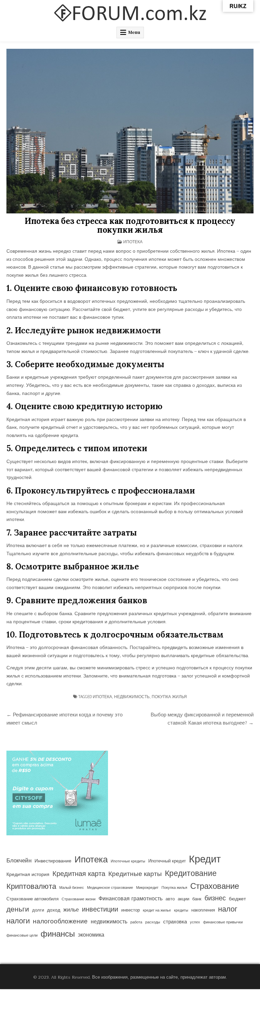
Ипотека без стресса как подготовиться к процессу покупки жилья (130, 225)
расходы (152, 922)
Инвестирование (53, 861)
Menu (134, 32)
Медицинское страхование (110, 888)
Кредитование (191, 874)
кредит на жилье (157, 910)
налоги (18, 921)
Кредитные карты (135, 874)
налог (227, 909)
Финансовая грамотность (130, 898)
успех (195, 922)
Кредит (205, 860)
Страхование (214, 886)
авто (170, 899)
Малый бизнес (71, 888)
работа (136, 922)
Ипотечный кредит (167, 861)
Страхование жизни (78, 899)
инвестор (130, 910)
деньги (17, 909)
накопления (203, 910)
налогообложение (60, 921)
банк (196, 899)
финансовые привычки (223, 922)
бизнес (215, 898)
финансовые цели (22, 935)
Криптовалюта (31, 887)
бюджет (237, 899)
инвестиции (100, 909)
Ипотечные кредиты (128, 861)
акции (183, 899)
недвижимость (132, 696)
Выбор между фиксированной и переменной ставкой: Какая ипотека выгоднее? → (202, 719)
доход (53, 910)
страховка (175, 922)
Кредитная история (27, 874)
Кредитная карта (78, 874)
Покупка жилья (169, 696)
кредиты (181, 910)
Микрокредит (147, 888)
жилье (71, 909)
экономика (91, 935)
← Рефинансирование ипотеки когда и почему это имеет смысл (64, 719)
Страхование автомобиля (32, 899)
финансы (58, 934)
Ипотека (133, 241)
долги (38, 910)
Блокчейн (18, 860)
